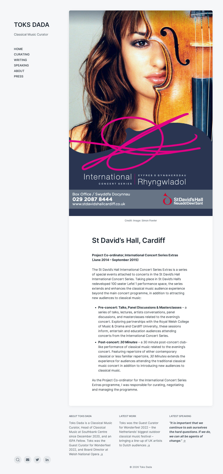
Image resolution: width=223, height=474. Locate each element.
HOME (18, 49)
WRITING (20, 60)
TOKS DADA (31, 24)
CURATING (22, 54)
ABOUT (19, 71)
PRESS (18, 76)
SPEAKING (21, 65)
